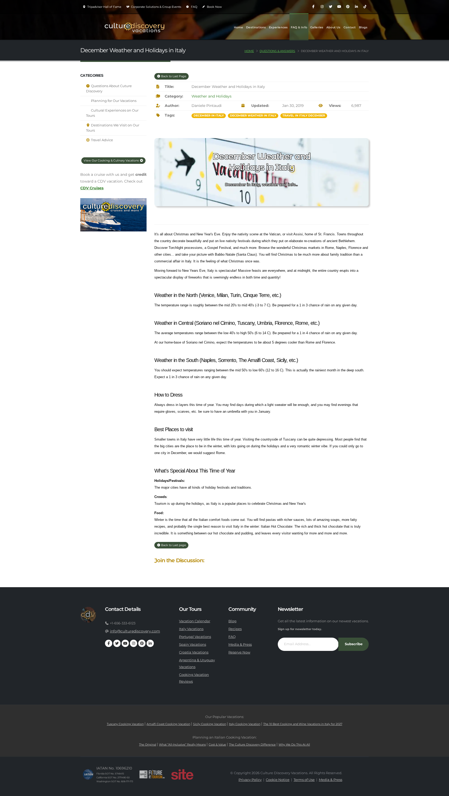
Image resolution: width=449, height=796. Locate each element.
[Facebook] (313, 6)
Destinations (256, 27)
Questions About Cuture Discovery (109, 88)
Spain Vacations (192, 644)
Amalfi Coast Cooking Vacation (168, 724)
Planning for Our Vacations (113, 101)
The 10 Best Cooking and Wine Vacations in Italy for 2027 (302, 724)
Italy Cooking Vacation (244, 724)
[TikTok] (364, 6)
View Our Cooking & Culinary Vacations (112, 160)
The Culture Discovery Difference (252, 744)
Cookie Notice (277, 780)
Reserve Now (239, 652)
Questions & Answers (277, 51)
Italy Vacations (191, 629)
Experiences (278, 27)
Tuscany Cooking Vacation (125, 724)
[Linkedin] (356, 6)
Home (238, 27)
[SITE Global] (182, 774)
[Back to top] (439, 790)
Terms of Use (304, 780)
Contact (350, 27)
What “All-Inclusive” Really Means (182, 744)
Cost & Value (217, 744)
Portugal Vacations (195, 637)
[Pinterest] (347, 6)
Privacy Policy (250, 780)
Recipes (235, 629)
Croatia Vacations (193, 652)
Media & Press (240, 644)
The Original (147, 744)
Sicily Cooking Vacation (209, 724)
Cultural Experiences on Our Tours (112, 113)
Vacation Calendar (194, 621)
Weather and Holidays (212, 96)
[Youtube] (339, 6)
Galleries (316, 27)
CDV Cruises (91, 188)
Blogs (363, 27)
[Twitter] (330, 6)
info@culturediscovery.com (135, 631)
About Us (333, 27)
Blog (232, 621)
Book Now (214, 7)
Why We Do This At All (294, 744)
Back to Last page (173, 545)
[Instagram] (322, 6)
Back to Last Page (173, 76)
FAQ (193, 7)
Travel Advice (101, 140)
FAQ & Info (299, 27)
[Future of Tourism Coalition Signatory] (152, 774)
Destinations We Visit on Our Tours (112, 127)
